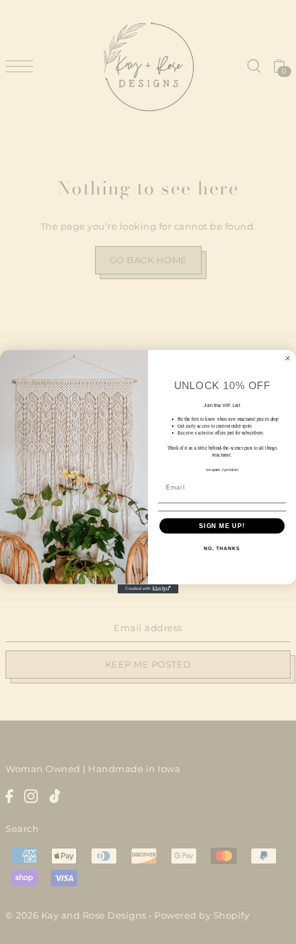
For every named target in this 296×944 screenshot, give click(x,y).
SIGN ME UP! (222, 526)
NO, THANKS (222, 549)
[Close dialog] (287, 358)
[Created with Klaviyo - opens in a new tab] (148, 588)
